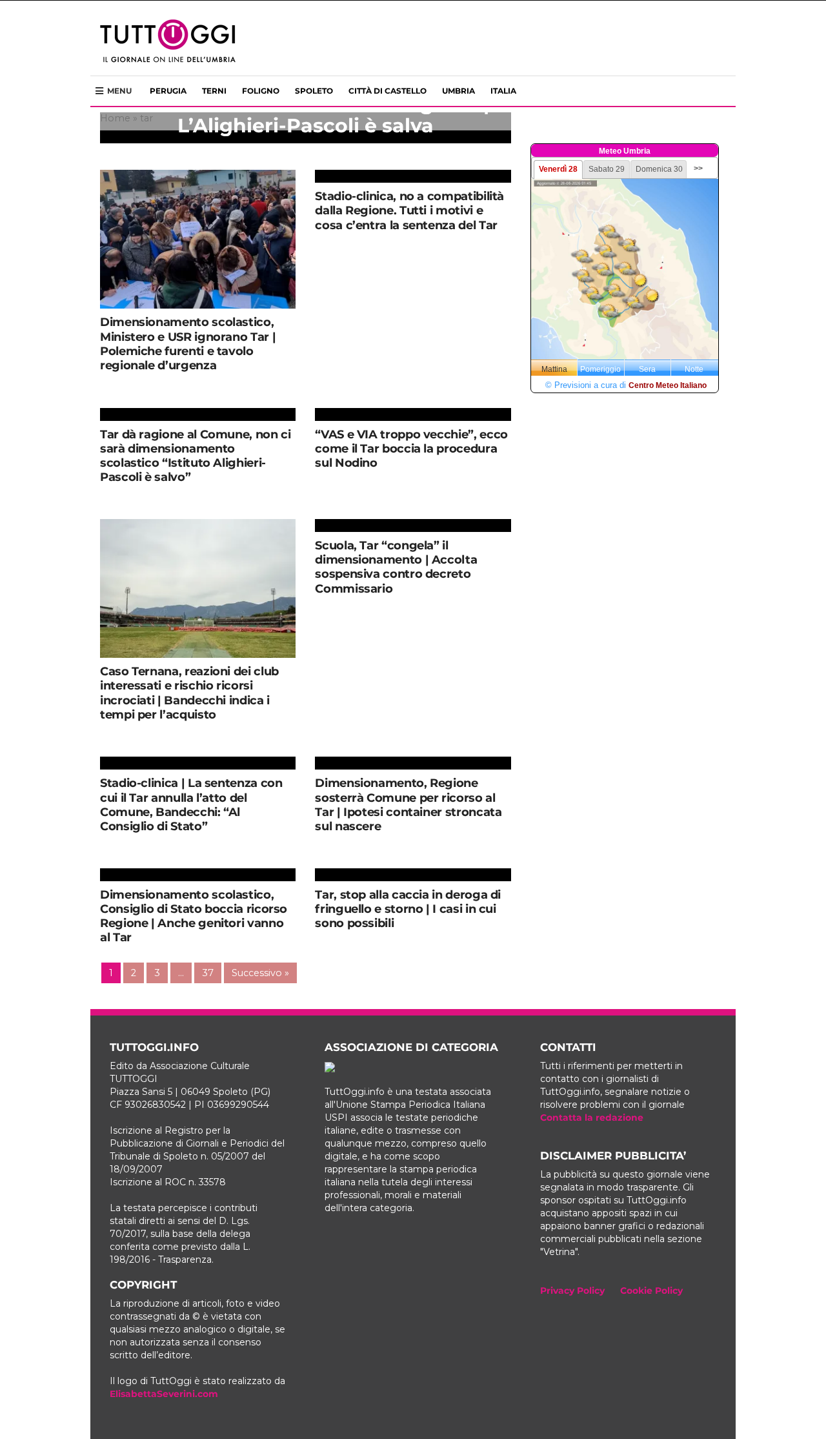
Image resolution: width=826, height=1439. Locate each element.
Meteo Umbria (624, 151)
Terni (214, 91)
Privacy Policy (572, 1290)
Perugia (168, 91)
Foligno (260, 91)
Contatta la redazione (591, 1117)
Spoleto (314, 91)
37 (208, 973)
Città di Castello (387, 91)
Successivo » (260, 973)
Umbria (458, 91)
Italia (503, 91)
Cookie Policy (651, 1290)
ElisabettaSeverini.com (164, 1394)
